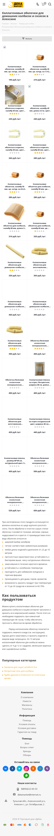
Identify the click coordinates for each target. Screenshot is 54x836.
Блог (27, 743)
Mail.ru (40, 768)
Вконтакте (5, 768)
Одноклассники (33, 768)
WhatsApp (26, 775)
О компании (27, 697)
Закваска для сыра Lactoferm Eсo (20, 667)
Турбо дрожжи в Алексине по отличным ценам (24, 676)
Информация (27, 715)
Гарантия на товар (27, 732)
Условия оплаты (27, 724)
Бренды (27, 751)
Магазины (27, 705)
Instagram (26, 768)
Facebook (12, 768)
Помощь (27, 720)
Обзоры (27, 755)
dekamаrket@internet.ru (29, 794)
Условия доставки (27, 728)
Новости (27, 701)
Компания (27, 692)
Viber (47, 768)
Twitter (19, 768)
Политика (27, 708)
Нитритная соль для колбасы (19, 671)
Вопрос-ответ (27, 747)
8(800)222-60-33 (29, 788)
